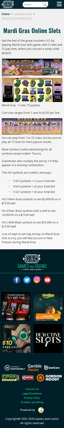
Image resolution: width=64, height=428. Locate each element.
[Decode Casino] (16, 352)
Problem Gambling (32, 402)
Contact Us (32, 389)
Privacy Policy (32, 397)
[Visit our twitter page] (27, 280)
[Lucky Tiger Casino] (48, 320)
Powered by (27, 410)
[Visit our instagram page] (37, 280)
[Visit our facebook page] (17, 280)
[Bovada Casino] (16, 320)
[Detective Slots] (48, 352)
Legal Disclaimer (32, 393)
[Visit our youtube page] (47, 280)
